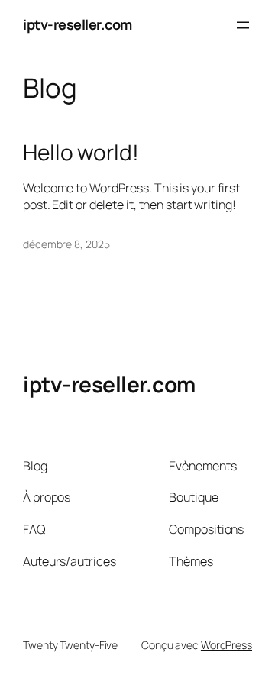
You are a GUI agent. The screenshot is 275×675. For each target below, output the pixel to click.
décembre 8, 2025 (66, 244)
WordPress (226, 645)
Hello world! (81, 152)
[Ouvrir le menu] (243, 25)
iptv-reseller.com (77, 24)
